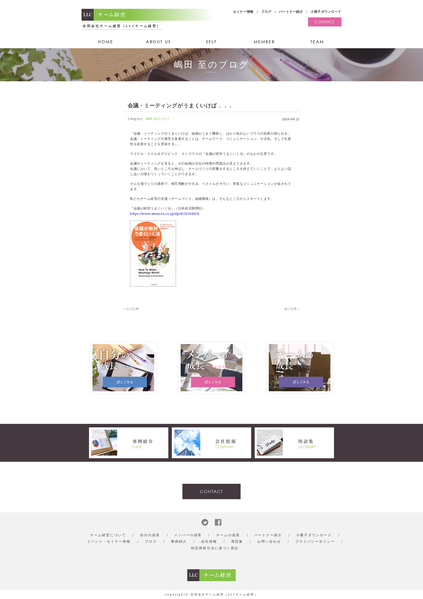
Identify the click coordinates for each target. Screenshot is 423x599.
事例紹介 (179, 541)
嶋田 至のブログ (158, 119)
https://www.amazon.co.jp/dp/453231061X (164, 213)
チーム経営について (108, 535)
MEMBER (264, 41)
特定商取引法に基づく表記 (215, 548)
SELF (211, 41)
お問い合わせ (269, 541)
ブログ (266, 11)
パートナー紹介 (291, 11)
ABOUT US (158, 41)
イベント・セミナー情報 (109, 541)
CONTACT (325, 21)
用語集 (237, 541)
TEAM (317, 41)
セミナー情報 (243, 11)
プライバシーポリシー (315, 541)
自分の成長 (150, 535)
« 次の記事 (131, 309)
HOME (105, 41)
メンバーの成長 (188, 535)
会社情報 (209, 541)
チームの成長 (228, 535)
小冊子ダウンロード (326, 11)
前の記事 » (292, 309)
